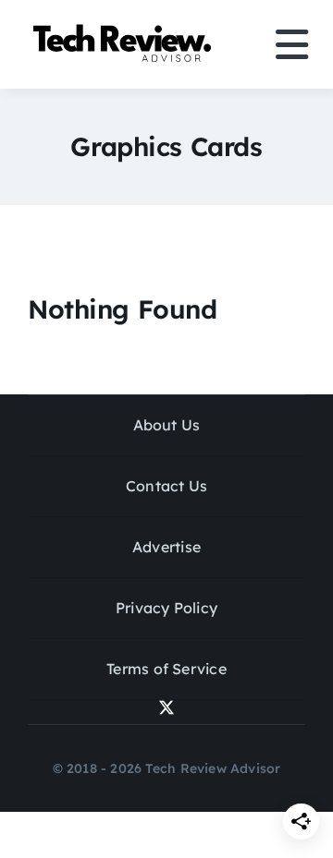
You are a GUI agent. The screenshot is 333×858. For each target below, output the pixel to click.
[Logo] (125, 28)
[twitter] (166, 707)
